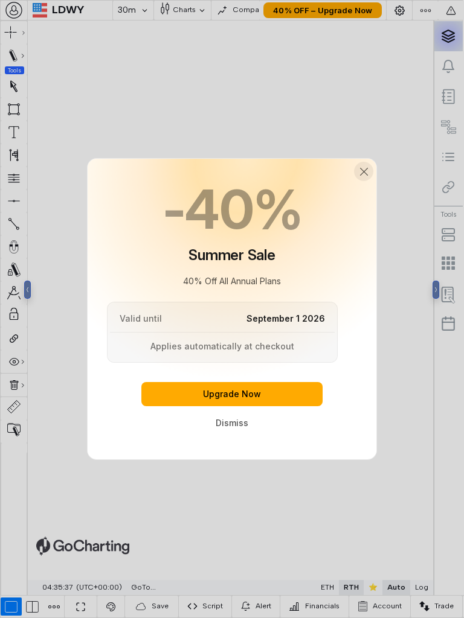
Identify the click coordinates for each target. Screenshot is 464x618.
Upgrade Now (232, 394)
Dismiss (232, 423)
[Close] (363, 171)
